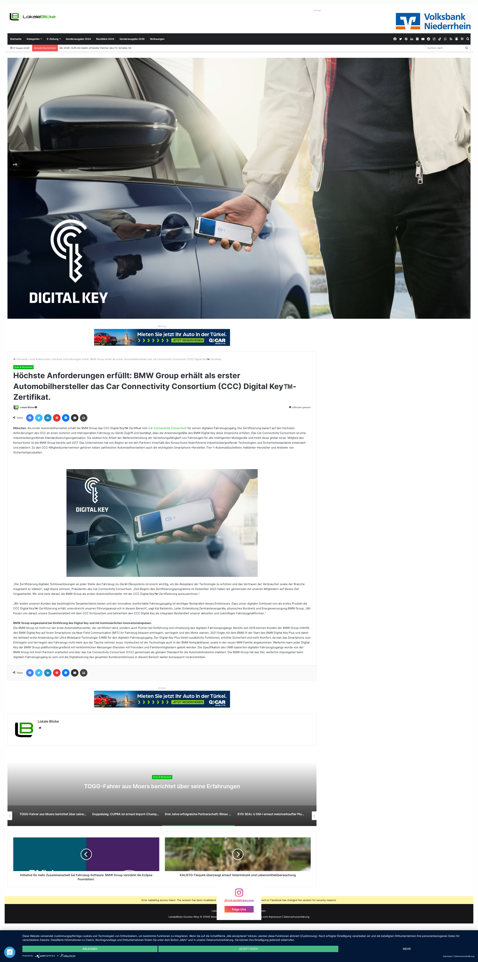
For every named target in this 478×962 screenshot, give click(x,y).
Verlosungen (157, 38)
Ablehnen (90, 949)
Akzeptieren (248, 949)
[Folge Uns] (239, 894)
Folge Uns (239, 909)
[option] (162, 788)
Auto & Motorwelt (40, 359)
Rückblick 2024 (105, 38)
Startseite (15, 38)
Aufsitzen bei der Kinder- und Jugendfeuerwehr (88, 47)
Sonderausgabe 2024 (78, 38)
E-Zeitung (52, 38)
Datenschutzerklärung (296, 916)
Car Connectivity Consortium (167, 428)
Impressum (275, 916)
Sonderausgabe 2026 (132, 38)
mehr (407, 949)
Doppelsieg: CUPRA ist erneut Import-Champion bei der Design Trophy (162, 786)
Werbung (162, 326)
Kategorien (33, 38)
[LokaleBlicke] (32, 16)
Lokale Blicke (27, 407)
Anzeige (317, 10)
